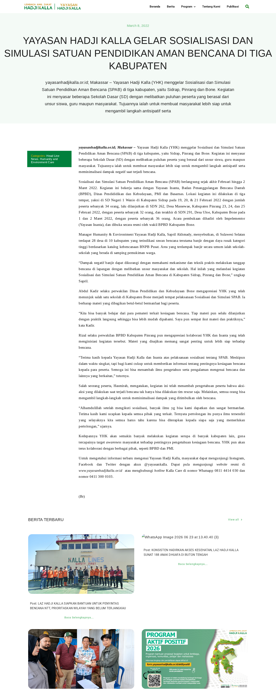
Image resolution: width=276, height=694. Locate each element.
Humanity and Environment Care (44, 160)
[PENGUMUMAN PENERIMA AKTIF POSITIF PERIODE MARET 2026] (195, 632)
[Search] (246, 6)
